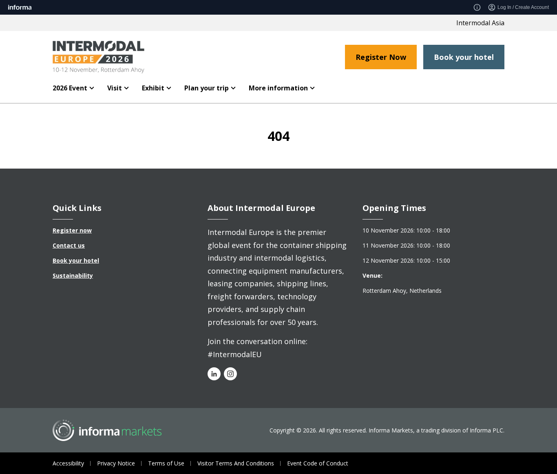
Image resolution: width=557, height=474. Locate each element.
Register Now (381, 57)
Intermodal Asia (480, 22)
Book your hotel (464, 57)
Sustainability (73, 275)
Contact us (69, 245)
